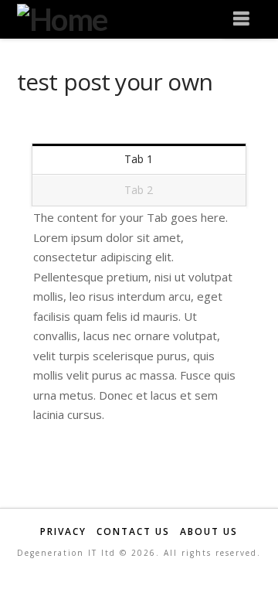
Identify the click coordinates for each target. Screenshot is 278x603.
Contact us (133, 531)
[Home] (62, 17)
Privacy (63, 531)
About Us (209, 531)
